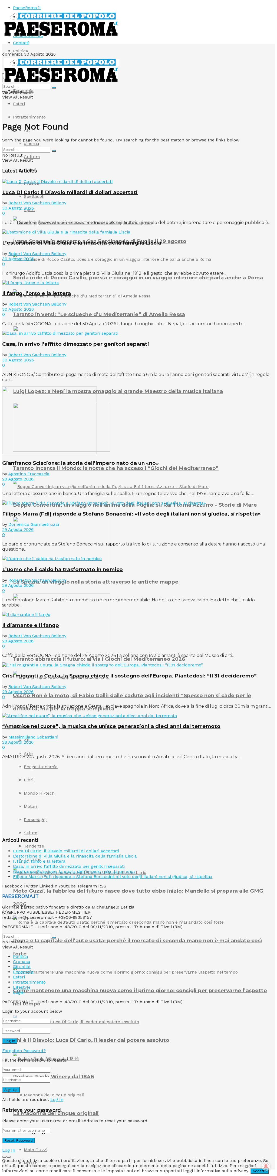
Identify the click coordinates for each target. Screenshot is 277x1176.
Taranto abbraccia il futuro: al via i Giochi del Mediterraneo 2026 (99, 659)
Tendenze (34, 846)
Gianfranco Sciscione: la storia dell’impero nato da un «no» (80, 463)
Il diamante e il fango (30, 625)
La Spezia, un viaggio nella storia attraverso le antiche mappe (96, 582)
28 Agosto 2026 (18, 742)
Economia (23, 90)
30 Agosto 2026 (18, 208)
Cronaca (21, 961)
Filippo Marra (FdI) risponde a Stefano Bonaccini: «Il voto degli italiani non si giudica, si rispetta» (131, 514)
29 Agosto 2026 (18, 479)
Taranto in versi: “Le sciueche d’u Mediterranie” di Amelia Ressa (99, 314)
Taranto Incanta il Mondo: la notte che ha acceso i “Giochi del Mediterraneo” (116, 468)
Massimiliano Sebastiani (33, 737)
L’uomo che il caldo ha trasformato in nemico (62, 569)
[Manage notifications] (266, 1166)
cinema (31, 143)
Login (18, 992)
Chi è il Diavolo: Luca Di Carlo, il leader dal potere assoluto (91, 1040)
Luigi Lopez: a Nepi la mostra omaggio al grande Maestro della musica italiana (118, 391)
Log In (56, 1099)
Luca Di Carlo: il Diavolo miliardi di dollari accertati (70, 192)
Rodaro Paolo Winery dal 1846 (53, 1076)
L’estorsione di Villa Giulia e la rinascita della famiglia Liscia (81, 243)
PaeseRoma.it (27, 7)
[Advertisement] (42, 797)
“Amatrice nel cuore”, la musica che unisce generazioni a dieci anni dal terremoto (111, 726)
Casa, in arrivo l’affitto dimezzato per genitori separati (75, 344)
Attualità (22, 966)
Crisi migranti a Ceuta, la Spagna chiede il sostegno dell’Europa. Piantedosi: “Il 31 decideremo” (129, 676)
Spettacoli (34, 196)
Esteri (19, 103)
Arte (28, 753)
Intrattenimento (29, 117)
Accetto (260, 1171)
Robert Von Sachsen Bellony (37, 202)
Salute (30, 832)
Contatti (21, 42)
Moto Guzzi (35, 1149)
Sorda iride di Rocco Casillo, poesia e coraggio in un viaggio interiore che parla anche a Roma (138, 277)
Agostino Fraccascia (29, 473)
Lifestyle (22, 987)
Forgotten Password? (24, 1050)
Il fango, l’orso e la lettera (36, 293)
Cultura (32, 156)
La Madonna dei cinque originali (56, 1113)
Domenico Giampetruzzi (33, 524)
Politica (20, 50)
